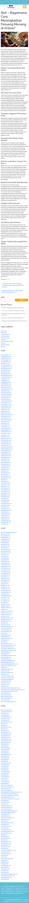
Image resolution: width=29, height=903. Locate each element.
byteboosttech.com (6, 732)
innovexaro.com (5, 461)
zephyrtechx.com (5, 578)
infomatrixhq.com (5, 399)
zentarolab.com (5, 515)
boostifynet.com (5, 575)
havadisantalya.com (6, 717)
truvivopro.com (5, 554)
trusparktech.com (5, 571)
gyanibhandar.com (6, 742)
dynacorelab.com (5, 551)
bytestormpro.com (6, 624)
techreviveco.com (5, 433)
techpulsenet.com (5, 418)
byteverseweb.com (6, 445)
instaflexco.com (5, 587)
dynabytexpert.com (6, 478)
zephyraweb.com (5, 563)
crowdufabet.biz (5, 782)
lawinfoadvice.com (6, 843)
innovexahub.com (5, 549)
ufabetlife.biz (4, 761)
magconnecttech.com (7, 638)
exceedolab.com (5, 601)
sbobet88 (11, 886)
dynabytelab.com (5, 541)
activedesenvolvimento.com (8, 655)
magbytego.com (5, 380)
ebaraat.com (4, 729)
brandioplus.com (5, 491)
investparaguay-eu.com (7, 823)
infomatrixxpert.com (6, 394)
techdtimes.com (5, 718)
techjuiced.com (5, 730)
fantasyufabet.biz (5, 749)
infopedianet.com (5, 452)
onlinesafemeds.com (6, 741)
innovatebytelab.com (6, 377)
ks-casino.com (5, 828)
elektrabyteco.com (6, 413)
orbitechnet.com (5, 505)
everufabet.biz (5, 780)
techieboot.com (5, 720)
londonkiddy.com (5, 693)
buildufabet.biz (5, 783)
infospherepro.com (6, 612)
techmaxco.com (5, 599)
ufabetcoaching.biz (6, 695)
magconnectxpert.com (7, 414)
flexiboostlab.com (5, 590)
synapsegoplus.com (6, 450)
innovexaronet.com (6, 396)
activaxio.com (4, 602)
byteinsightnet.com (6, 387)
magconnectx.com (6, 683)
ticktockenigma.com (6, 631)
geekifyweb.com (5, 372)
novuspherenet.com (6, 503)
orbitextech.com (5, 636)
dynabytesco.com (5, 604)
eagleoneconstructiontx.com (8, 650)
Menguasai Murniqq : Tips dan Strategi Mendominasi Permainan (12, 291)
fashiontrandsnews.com (7, 787)
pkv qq (3, 346)
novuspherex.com (5, 568)
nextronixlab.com (5, 473)
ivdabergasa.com (5, 814)
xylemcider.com (5, 867)
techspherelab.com (6, 440)
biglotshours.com (5, 737)
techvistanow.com (6, 397)
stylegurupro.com (5, 606)
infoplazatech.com (6, 373)
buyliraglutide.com (6, 739)
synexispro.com (5, 684)
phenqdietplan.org (6, 845)
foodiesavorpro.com (6, 614)
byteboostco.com (5, 411)
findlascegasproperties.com (8, 645)
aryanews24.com (5, 802)
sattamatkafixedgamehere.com (9, 664)
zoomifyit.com (5, 524)
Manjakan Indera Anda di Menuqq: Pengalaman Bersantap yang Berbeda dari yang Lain (13, 285)
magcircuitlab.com (6, 408)
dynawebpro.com (5, 493)
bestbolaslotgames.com (7, 662)
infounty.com (4, 821)
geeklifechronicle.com (7, 611)
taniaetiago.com (5, 869)
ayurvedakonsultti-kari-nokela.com (10, 799)
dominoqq (3, 331)
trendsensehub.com (6, 630)
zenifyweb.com (5, 640)
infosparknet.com (5, 464)
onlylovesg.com (5, 654)
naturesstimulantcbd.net (7, 876)
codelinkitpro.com (6, 358)
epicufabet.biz (4, 775)
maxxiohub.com (5, 561)
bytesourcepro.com (6, 438)
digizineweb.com (5, 390)
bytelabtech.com (5, 363)
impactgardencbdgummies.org (9, 874)
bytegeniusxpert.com (6, 375)
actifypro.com (4, 583)
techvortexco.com (5, 370)
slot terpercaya (5, 336)
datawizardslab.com (6, 607)
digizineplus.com (5, 459)
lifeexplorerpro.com (6, 621)
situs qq (3, 343)
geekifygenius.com (6, 635)
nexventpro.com (5, 577)
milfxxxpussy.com (5, 852)
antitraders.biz (5, 800)
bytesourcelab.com (6, 462)
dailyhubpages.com (6, 657)
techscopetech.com (6, 428)
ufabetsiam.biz (5, 751)
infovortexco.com (5, 421)
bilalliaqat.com (5, 674)
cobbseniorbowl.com (6, 807)
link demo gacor (5, 338)
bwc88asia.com (5, 824)
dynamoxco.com (5, 486)
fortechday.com (5, 700)
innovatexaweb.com (6, 365)
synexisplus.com (5, 544)
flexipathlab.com (5, 496)
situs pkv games (5, 334)
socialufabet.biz (5, 764)
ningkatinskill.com (6, 838)
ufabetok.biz (4, 778)
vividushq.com (5, 498)
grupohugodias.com (6, 833)
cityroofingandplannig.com (8, 812)
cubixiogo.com (5, 502)
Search (3, 297)
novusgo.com (4, 623)
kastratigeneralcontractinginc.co (9, 793)
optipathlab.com (5, 539)
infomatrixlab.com (6, 442)
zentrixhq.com (5, 474)
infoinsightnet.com (6, 384)
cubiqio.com (4, 609)
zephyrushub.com (6, 537)
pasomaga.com (5, 872)
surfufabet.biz (4, 766)
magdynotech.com (6, 455)
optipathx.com (5, 471)
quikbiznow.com (5, 517)
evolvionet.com (5, 542)
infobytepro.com (5, 379)
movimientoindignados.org (8, 850)
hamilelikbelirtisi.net (6, 595)
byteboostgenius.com (7, 449)
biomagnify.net (5, 879)
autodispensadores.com (7, 676)
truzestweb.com (5, 512)
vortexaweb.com (5, 565)
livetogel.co (4, 642)
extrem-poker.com (6, 826)
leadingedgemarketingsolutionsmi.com (11, 792)
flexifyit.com (4, 479)
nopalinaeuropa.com (6, 877)
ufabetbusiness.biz (6, 754)
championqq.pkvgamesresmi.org (14, 893)
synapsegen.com (5, 495)
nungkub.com (4, 864)
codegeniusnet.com (6, 382)
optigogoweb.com (6, 520)
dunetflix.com (4, 848)
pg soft (23, 890)
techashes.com (5, 713)
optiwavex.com (5, 507)
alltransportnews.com (7, 785)
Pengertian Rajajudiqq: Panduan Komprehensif (13, 307)
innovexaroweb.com (6, 431)
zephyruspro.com (5, 469)
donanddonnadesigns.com (8, 648)
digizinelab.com (5, 423)
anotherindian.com (6, 865)
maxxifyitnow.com (6, 466)
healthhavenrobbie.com (7, 647)
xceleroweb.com (5, 519)
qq (1, 886)
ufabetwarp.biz (5, 744)
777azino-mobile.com (6, 805)
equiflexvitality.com (6, 652)
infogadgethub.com (6, 356)
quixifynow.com (5, 467)
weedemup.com (5, 671)
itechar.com (4, 723)
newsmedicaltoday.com (7, 679)
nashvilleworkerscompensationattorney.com (13, 689)
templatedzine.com (6, 841)
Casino (8, 279)
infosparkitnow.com (6, 368)
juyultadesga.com (5, 816)
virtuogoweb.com (5, 735)
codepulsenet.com (6, 454)
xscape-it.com (4, 804)
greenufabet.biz (5, 756)
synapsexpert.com (6, 514)
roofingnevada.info (6, 681)
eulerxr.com (4, 633)
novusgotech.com (5, 483)
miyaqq (25, 891)
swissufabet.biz (5, 752)
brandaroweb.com (6, 522)
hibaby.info (4, 667)
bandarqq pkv (9, 890)
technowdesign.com (6, 809)
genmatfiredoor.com (6, 643)
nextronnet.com (5, 484)
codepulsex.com (5, 426)
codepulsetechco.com (7, 389)
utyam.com (4, 857)
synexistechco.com (6, 553)
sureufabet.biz (5, 770)
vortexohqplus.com (6, 592)
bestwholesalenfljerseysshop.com (10, 795)
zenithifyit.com (5, 560)
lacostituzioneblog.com (7, 858)
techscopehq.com (5, 457)
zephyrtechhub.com (6, 510)
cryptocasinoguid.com (7, 790)
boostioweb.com (5, 536)
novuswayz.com (5, 582)
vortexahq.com (5, 558)
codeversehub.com (6, 443)
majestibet (19, 891)
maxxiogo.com (5, 481)
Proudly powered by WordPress (13, 899)
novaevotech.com (5, 402)
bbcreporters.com (6, 788)
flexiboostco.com (5, 534)
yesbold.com (4, 725)
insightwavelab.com (6, 619)
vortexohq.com (5, 616)
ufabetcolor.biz (5, 758)
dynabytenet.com (5, 437)
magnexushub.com (6, 734)
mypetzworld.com (6, 819)
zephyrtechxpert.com (6, 420)
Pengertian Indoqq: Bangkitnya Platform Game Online (14, 320)
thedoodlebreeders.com (7, 831)
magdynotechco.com (6, 367)
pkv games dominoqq (7, 341)
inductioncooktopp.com (7, 677)
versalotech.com (5, 597)
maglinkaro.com (5, 435)
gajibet (3, 893)
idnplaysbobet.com (6, 659)
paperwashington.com (7, 669)
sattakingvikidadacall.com (8, 660)
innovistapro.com (5, 589)
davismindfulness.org (6, 696)
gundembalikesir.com (6, 722)
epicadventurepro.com (7, 618)
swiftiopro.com (5, 594)
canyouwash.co (5, 715)
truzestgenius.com (6, 416)
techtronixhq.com (5, 355)
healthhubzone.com (6, 727)
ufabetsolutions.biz (6, 763)
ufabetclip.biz (4, 746)
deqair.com (4, 834)
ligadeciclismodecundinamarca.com (10, 688)
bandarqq (3, 333)
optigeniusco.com (5, 566)
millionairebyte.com (6, 698)
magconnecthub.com (6, 447)
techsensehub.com (6, 361)
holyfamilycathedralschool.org (9, 691)
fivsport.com (4, 840)
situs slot (5, 886)
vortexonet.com (5, 546)
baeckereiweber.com (6, 710)
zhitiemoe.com (5, 862)
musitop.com (4, 855)
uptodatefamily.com (6, 853)
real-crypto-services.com (7, 817)
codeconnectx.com (6, 392)
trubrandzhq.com (5, 573)
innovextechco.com (6, 404)
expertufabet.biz (5, 747)
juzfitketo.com (5, 870)
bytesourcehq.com (6, 385)
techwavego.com (5, 425)
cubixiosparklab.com (6, 401)
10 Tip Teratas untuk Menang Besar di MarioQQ (13, 310)
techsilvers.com (5, 836)
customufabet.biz (5, 771)
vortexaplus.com (5, 500)
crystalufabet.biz (5, 776)
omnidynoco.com (5, 508)
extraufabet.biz (5, 759)
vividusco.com (4, 556)
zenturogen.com (5, 488)
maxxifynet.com (5, 548)
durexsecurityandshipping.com (9, 811)
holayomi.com (4, 686)
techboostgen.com (6, 360)
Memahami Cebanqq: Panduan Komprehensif (12, 318)
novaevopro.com (5, 570)
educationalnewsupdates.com (9, 532)
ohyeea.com (4, 860)
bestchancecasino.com (7, 672)
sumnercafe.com (5, 846)
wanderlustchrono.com (7, 626)
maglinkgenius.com (6, 406)
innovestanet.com (5, 476)
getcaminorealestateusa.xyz (8, 701)
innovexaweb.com (6, 490)
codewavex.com (5, 409)
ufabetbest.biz (5, 768)
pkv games (18, 886)
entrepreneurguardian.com (8, 665)
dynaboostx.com (5, 585)
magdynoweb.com (6, 430)
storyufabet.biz (5, 773)
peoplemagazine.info (6, 711)
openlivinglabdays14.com (7, 797)
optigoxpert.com (5, 580)
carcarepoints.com (6, 829)
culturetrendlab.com (6, 628)
